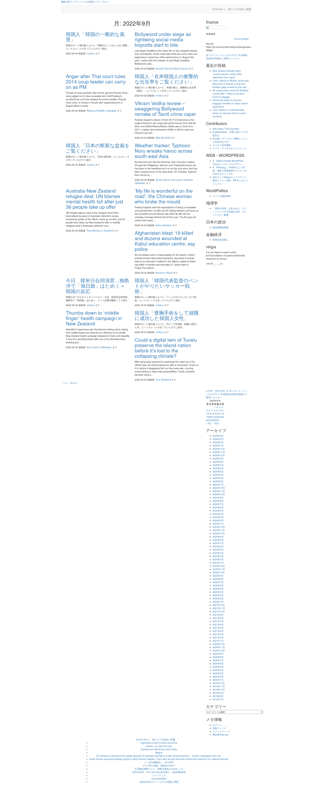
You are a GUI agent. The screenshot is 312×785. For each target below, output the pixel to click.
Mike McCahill (163, 137)
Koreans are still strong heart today (159, 749)
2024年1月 (218, 523)
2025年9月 (218, 458)
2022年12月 (219, 565)
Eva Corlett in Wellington (99, 347)
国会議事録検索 (220, 227)
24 (220, 416)
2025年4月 (218, 474)
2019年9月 (218, 692)
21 (212, 416)
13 (210, 413)
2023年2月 (218, 559)
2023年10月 (219, 533)
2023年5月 (218, 549)
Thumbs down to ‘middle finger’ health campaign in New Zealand (94, 318)
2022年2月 (218, 598)
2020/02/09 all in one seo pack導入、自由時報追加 (159, 772)
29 (71, 382)
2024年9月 (218, 497)
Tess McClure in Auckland (100, 230)
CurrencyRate (241, 38)
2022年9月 (218, 575)
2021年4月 (218, 631)
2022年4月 (218, 592)
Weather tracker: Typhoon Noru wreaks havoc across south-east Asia (163, 150)
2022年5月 (218, 588)
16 (217, 413)
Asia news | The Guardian (226, 128)
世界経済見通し (220, 239)
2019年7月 (218, 699)
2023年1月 (218, 562)
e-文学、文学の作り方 (217, 390)
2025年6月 (218, 468)
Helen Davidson (164, 225)
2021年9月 (218, 614)
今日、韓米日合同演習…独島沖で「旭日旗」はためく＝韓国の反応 (97, 285)
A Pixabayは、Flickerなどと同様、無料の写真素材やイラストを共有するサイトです (230, 170)
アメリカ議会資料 (222, 196)
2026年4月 (218, 435)
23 (217, 416)
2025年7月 (218, 465)
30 (217, 420)
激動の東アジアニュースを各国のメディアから (85, 1)
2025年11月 (219, 452)
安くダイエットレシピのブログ (222, 55)
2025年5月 (218, 471)
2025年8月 (218, 461)
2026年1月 (218, 445)
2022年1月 (218, 601)
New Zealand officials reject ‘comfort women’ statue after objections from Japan (227, 74)
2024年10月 (219, 494)
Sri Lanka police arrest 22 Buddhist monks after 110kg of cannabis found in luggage (230, 93)
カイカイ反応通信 (222, 145)
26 (207, 420)
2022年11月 (219, 569)
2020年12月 (219, 644)
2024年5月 (218, 510)
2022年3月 (218, 595)
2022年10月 (219, 572)
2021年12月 (219, 605)
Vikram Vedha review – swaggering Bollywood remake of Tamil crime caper (165, 108)
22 (215, 416)
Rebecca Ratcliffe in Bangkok (102, 110)
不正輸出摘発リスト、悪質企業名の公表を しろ (159, 768)
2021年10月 (219, 611)
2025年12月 (219, 448)
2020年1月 (218, 679)
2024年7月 (218, 504)
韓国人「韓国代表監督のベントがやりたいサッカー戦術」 (167, 285)
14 (212, 413)
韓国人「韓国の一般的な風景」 (95, 36)
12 (207, 413)
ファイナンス (159, 775)
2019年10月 (219, 689)
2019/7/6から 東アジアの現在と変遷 (231, 9)
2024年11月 (219, 491)
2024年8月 (218, 500)
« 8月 (209, 423)
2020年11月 (219, 647)
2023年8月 (218, 539)
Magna (158, 752)
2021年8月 (218, 618)
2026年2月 (218, 442)
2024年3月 (218, 517)
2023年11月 (219, 530)
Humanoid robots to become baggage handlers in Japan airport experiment (230, 103)
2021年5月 (218, 627)
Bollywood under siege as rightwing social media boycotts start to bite (163, 39)
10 (220, 410)
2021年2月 (218, 637)
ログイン (217, 724)
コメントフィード (222, 731)
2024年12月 (219, 487)
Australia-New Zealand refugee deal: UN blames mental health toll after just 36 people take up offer (94, 198)
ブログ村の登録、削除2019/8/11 (159, 765)
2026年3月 (218, 439)
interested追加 (158, 778)
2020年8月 (218, 657)
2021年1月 (218, 640)
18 (223, 413)
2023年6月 (218, 546)
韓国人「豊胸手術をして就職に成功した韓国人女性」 (167, 315)
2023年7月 (218, 543)
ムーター (235, 58)
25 (223, 416)
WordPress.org (220, 734)
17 (220, 413)
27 (210, 420)
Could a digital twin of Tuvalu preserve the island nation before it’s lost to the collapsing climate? (166, 347)
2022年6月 (218, 585)
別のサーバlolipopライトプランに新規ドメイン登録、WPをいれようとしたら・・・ (230, 180)
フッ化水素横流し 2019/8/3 (159, 762)
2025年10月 (219, 455)
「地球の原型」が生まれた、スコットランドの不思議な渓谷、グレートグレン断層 (230, 211)
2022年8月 (218, 578)
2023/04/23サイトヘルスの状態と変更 (158, 781)
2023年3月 (218, 556)
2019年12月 (219, 683)
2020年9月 (218, 653)
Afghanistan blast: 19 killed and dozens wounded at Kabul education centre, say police (165, 240)
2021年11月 (219, 608)
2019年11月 (219, 686)
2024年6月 (218, 507)
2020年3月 (218, 673)
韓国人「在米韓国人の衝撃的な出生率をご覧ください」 (166, 79)
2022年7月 (218, 582)
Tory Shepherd (163, 379)
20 (210, 416)
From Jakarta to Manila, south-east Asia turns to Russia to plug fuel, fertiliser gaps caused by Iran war (231, 84)
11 (223, 410)
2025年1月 (218, 484)
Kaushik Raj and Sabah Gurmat (172, 68)
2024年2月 (218, 520)
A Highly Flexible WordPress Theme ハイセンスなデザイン (228, 162)
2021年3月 (218, 634)
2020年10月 (219, 650)
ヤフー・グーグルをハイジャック (230, 148)
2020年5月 (218, 666)
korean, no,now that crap (159, 746)
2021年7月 (218, 621)
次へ (75, 382)
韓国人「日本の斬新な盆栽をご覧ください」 (98, 148)
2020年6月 (218, 663)
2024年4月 (218, 513)
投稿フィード (219, 728)
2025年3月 (218, 478)
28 (212, 420)
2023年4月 (218, 552)
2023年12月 (219, 526)
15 (215, 413)
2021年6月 (218, 624)
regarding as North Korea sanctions (159, 742)
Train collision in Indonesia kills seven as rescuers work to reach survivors (229, 113)
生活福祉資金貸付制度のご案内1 (227, 56)
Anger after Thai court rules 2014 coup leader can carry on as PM (96, 81)
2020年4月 (218, 670)
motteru (91, 53)
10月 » (217, 423)
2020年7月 (218, 660)
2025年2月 (218, 481)
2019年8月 (218, 696)
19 (207, 416)
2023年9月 (218, 536)
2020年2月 (218, 676)
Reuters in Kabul (164, 272)
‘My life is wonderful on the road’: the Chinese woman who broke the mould (164, 196)
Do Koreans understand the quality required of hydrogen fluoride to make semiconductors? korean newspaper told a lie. (159, 755)
